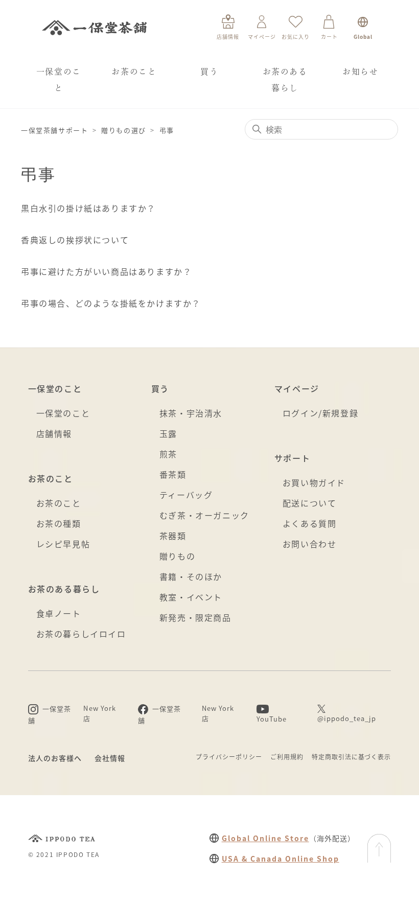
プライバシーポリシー (229, 756)
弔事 (166, 130)
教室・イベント (190, 597)
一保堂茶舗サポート (54, 130)
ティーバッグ (186, 495)
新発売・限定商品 (195, 617)
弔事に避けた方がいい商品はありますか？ (106, 271)
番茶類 (173, 474)
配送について (310, 503)
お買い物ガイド (314, 482)
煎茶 (168, 454)
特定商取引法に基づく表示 (351, 756)
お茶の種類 (58, 523)
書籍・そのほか (190, 576)
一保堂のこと (58, 79)
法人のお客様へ (55, 758)
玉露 (168, 433)
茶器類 (173, 535)
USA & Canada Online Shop (280, 858)
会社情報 (110, 758)
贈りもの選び (123, 130)
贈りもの (177, 556)
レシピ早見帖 (63, 544)
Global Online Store (265, 838)
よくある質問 (310, 523)
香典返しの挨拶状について (75, 240)
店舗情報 (54, 433)
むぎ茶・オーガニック (204, 515)
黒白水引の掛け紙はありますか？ (88, 208)
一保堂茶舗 (94, 27)
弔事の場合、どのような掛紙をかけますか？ (111, 303)
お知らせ (360, 71)
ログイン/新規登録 (320, 413)
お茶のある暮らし (285, 79)
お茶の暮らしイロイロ (81, 634)
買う (209, 71)
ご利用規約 (287, 756)
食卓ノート (58, 613)
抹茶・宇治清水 (190, 413)
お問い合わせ (310, 544)
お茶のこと (133, 71)
